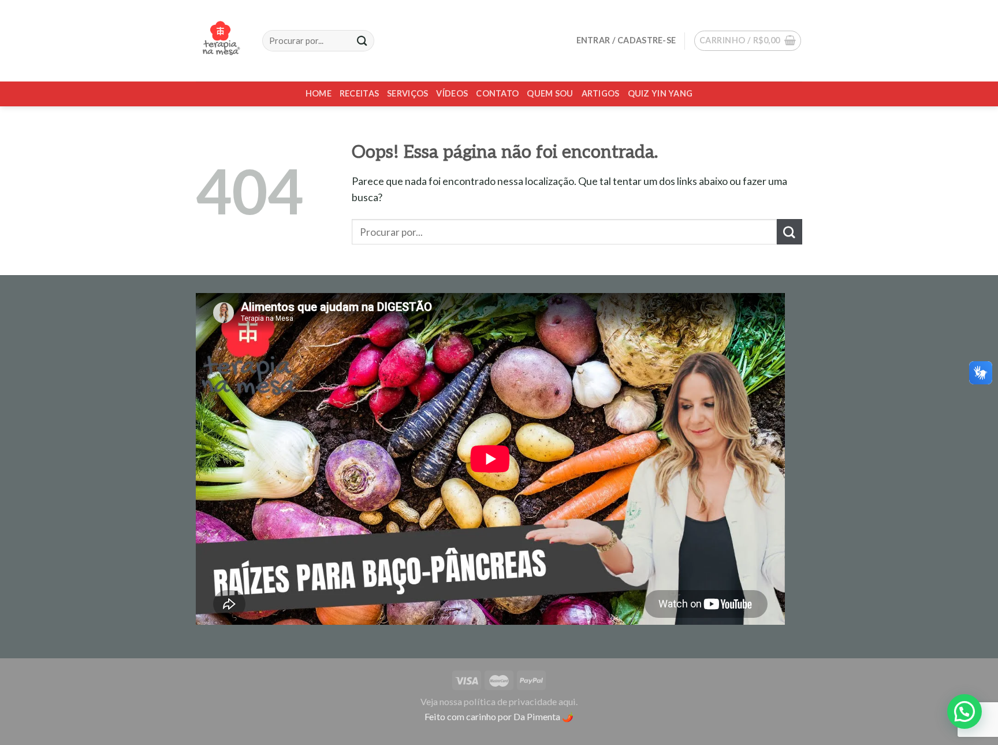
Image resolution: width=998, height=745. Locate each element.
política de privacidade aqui (520, 701)
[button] (964, 711)
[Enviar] (789, 231)
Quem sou (550, 93)
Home (319, 93)
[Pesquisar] (362, 40)
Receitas (359, 93)
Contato (497, 93)
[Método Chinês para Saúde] (220, 41)
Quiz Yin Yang (660, 93)
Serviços (407, 93)
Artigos (601, 93)
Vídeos (452, 93)
